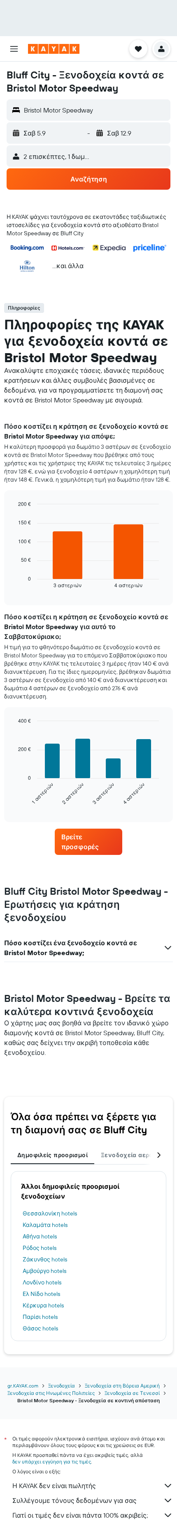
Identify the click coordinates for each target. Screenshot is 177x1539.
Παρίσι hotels (40, 1317)
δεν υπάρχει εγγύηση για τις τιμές (51, 1462)
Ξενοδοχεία (61, 1386)
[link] (88, 842)
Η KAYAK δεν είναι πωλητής (54, 1486)
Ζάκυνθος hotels (45, 1259)
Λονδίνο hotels (42, 1282)
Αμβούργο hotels (44, 1271)
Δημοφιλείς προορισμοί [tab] (52, 1155)
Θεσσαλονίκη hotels (50, 1213)
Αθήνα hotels (40, 1236)
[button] (14, 49)
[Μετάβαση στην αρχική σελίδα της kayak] (53, 49)
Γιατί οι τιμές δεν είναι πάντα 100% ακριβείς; (80, 1515)
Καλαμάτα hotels (45, 1225)
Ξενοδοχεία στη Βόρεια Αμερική (122, 1386)
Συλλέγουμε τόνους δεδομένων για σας (74, 1500)
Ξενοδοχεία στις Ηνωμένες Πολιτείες (51, 1393)
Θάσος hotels (40, 1328)
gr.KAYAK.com (22, 1386)
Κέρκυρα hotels (43, 1305)
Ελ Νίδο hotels (41, 1294)
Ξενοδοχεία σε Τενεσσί (132, 1393)
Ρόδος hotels (39, 1248)
